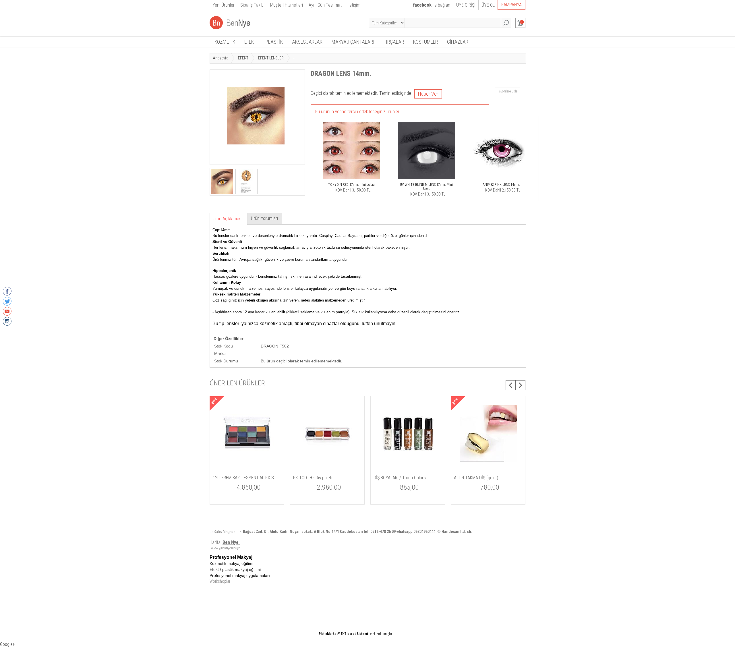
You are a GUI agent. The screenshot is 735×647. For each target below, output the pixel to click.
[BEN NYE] (230, 27)
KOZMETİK (224, 42)
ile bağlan (431, 5)
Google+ (7, 644)
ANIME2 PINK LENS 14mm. (501, 185)
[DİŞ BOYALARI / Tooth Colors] (408, 469)
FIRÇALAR (394, 42)
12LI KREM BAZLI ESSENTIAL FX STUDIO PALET (247, 477)
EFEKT (250, 42)
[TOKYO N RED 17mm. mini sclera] (351, 179)
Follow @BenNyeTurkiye (225, 548)
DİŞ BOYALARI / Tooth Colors (400, 477)
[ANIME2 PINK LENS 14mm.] (501, 179)
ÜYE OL (488, 5)
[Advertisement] (389, 595)
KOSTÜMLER (425, 42)
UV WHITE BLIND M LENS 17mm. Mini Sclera (426, 187)
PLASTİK (274, 42)
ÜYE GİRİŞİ (465, 5)
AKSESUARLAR (307, 42)
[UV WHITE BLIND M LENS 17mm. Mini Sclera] (426, 179)
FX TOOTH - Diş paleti (312, 477)
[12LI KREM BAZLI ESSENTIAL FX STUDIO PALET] (247, 469)
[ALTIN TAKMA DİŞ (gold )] (488, 469)
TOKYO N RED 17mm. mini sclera (351, 185)
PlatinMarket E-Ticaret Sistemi (343, 634)
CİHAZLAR (457, 42)
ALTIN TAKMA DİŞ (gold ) (476, 477)
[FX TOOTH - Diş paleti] (327, 469)
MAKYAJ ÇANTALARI (353, 42)
